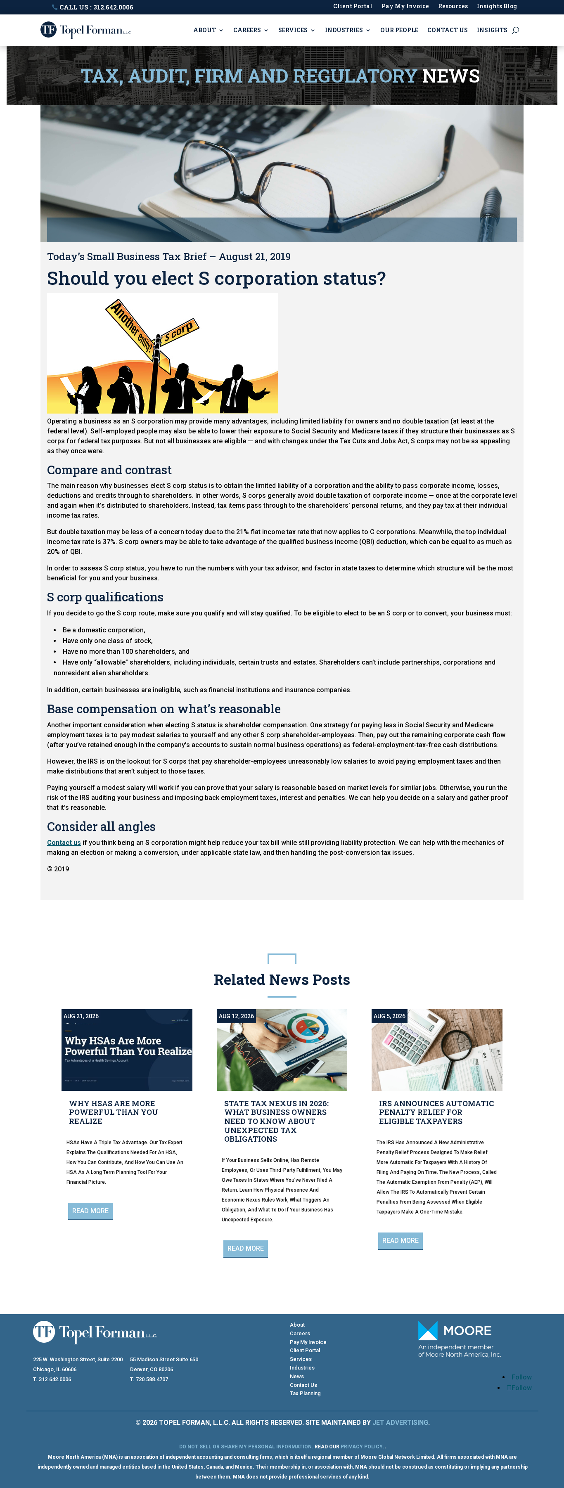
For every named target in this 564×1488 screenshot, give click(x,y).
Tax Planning (305, 1393)
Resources (453, 6)
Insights (492, 30)
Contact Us (447, 30)
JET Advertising (400, 1422)
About (204, 30)
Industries (344, 30)
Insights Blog (497, 6)
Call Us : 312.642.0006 (96, 7)
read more (90, 1211)
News (297, 1376)
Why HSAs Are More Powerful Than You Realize (113, 1112)
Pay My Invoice (405, 6)
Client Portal (352, 6)
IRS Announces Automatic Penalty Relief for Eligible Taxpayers (436, 1112)
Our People (399, 30)
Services (293, 30)
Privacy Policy (362, 1447)
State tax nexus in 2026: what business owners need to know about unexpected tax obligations (276, 1121)
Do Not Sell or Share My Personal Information (245, 1447)
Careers (247, 30)
